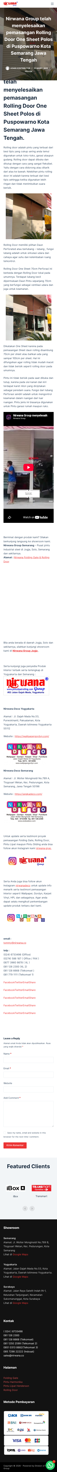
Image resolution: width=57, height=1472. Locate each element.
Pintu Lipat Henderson (16, 1385)
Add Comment (12, 1097)
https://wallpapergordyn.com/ (32, 736)
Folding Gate (10, 1377)
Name (7, 1053)
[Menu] (52, 3)
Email (7, 1068)
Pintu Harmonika (12, 1381)
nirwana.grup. (44, 848)
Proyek (28, 71)
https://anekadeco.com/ (28, 793)
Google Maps (20, 1254)
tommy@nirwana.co (14, 942)
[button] (50, 1465)
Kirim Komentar (15, 1145)
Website (7, 1083)
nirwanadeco (23, 885)
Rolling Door (10, 1390)
